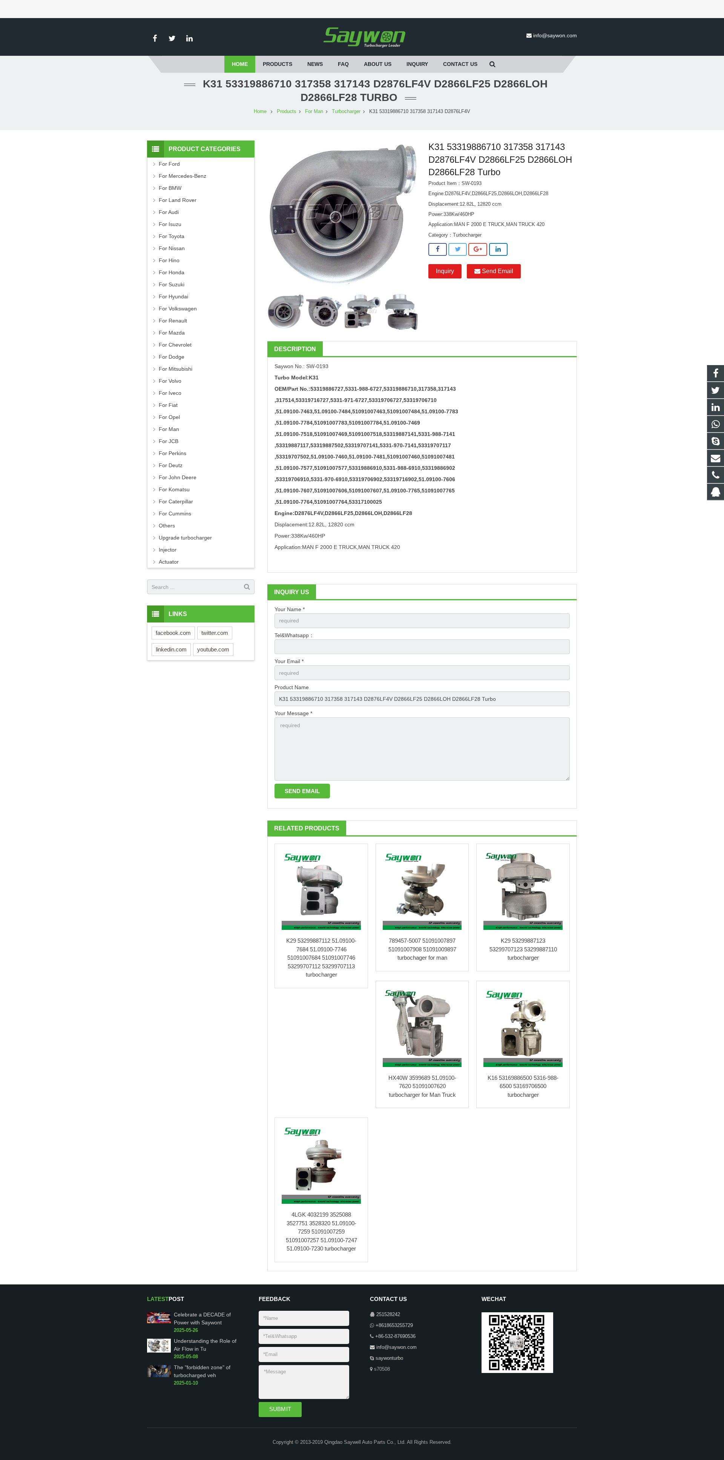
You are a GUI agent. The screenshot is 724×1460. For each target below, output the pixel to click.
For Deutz (171, 465)
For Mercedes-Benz (182, 176)
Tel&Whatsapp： (294, 635)
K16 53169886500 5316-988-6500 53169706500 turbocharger (523, 1086)
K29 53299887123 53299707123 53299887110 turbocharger (523, 949)
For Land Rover (177, 200)
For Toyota (171, 236)
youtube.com (213, 649)
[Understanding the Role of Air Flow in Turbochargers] (159, 1351)
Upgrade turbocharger (185, 538)
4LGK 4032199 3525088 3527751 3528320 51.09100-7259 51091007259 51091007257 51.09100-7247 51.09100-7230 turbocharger (321, 1231)
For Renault (173, 321)
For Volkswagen (178, 309)
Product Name (292, 687)
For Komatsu (174, 489)
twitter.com (214, 633)
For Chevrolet (175, 345)
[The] (159, 1375)
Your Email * (289, 661)
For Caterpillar (176, 501)
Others (167, 526)
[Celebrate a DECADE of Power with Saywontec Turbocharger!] (159, 1322)
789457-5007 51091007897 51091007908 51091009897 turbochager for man (422, 949)
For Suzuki (171, 284)
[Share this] (437, 249)
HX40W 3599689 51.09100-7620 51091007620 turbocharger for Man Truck (422, 1086)
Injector (167, 550)
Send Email (496, 271)
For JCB (168, 441)
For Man (314, 111)
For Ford (169, 164)
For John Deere (177, 477)
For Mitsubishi (175, 369)
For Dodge (171, 357)
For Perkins (172, 453)
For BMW (170, 188)
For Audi (169, 212)
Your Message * (293, 713)
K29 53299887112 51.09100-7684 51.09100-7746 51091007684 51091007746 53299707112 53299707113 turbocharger (321, 957)
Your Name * (290, 609)
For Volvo (170, 381)
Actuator (169, 562)
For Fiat (168, 405)
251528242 (388, 1314)
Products (286, 111)
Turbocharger (346, 111)
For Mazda (172, 333)
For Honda (171, 272)
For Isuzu (170, 224)
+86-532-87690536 (395, 1336)
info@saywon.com (555, 35)
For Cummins (175, 514)
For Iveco (170, 393)
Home (260, 111)
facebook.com (173, 633)
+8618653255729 (394, 1325)
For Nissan (172, 248)
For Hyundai (173, 297)
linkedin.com (171, 649)
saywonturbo (389, 1358)
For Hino (169, 260)
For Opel (169, 417)
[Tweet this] (457, 249)
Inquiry (445, 271)
